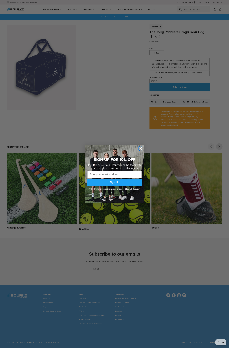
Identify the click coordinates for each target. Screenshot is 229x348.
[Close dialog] (140, 148)
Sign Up (114, 182)
